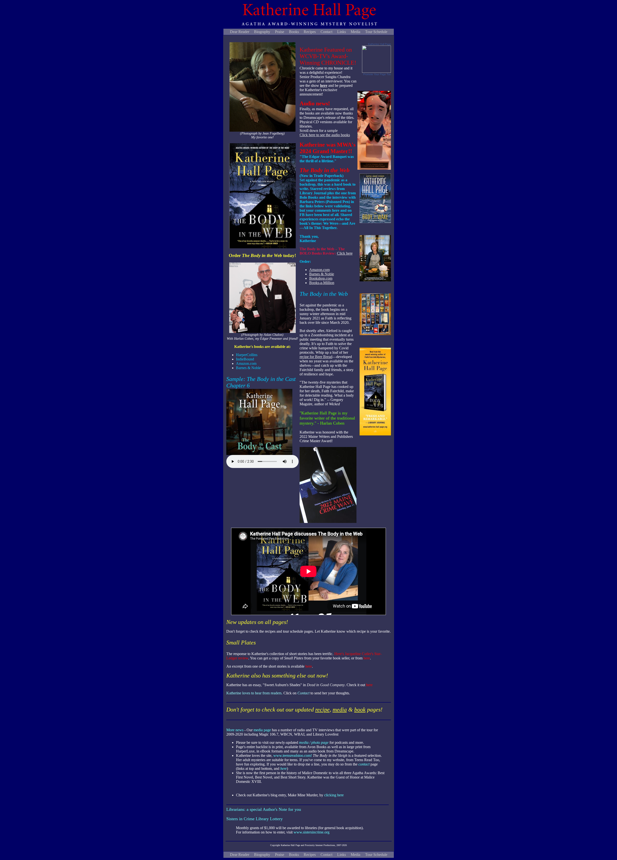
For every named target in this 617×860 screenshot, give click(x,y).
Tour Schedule (376, 32)
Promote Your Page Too (377, 74)
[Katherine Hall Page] (376, 71)
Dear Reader (239, 32)
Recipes (310, 32)
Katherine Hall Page (379, 44)
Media (355, 32)
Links (341, 32)
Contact (326, 32)
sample (332, 131)
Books (294, 32)
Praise (279, 32)
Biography (262, 32)
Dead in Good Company (326, 685)
